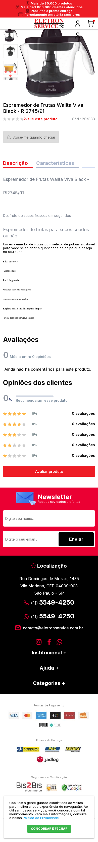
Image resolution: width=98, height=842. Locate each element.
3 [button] (15, 72)
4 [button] (10, 76)
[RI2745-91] (11, 35)
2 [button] (10, 72)
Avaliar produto (49, 471)
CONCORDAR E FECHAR (49, 828)
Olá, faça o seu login (77, 24)
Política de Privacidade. (41, 818)
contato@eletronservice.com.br (53, 627)
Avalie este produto (40, 119)
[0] (91, 24)
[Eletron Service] (49, 23)
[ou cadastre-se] (77, 36)
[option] (11, 35)
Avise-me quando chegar (34, 137)
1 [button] (6, 72)
